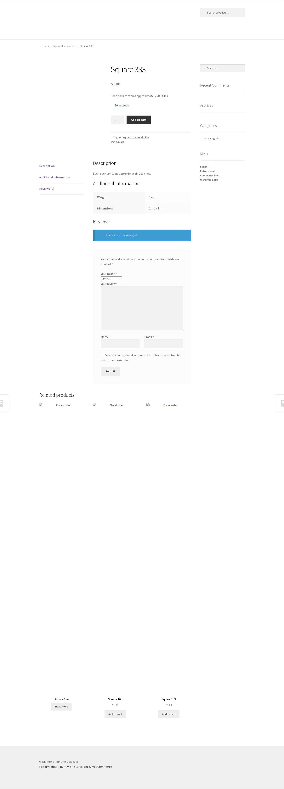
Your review (109, 284)
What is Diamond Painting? (150, 32)
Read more (61, 706)
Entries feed (207, 171)
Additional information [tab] (54, 177)
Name (106, 337)
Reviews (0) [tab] (46, 189)
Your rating (109, 274)
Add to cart (138, 120)
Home (43, 32)
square (120, 142)
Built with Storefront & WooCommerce (86, 767)
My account (92, 32)
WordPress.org (209, 179)
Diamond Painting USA (67, 12)
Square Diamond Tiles (65, 46)
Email (149, 337)
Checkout (72, 32)
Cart (56, 32)
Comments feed (209, 175)
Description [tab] (47, 166)
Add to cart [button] (115, 714)
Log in (203, 166)
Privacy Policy (116, 32)
